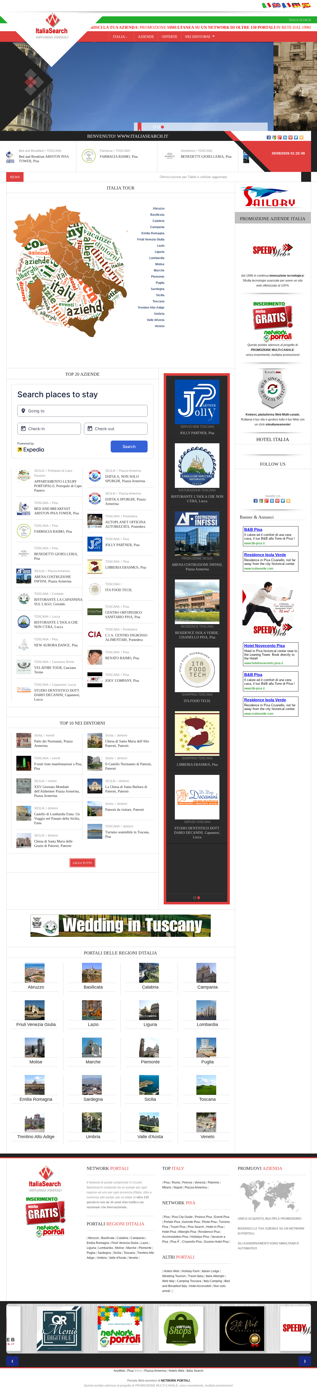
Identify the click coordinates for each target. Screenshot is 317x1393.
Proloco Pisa (203, 1217)
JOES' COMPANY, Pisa (122, 681)
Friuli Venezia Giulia (36, 1024)
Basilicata (93, 987)
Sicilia (150, 1099)
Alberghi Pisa (187, 1232)
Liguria (150, 1024)
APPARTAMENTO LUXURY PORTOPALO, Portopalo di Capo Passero (58, 486)
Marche (93, 1061)
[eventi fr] (286, 5)
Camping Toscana (189, 1281)
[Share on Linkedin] (285, 137)
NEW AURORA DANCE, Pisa (56, 645)
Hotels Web (171, 1271)
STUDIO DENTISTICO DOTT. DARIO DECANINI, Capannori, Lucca (57, 695)
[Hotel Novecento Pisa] (196, 597)
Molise (35, 1061)
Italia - (121, 37)
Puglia (207, 1061)
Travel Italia (196, 1276)
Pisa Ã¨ (175, 1241)
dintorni (53, 808)
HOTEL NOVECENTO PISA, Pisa (197, 628)
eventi (50, 735)
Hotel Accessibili (200, 1286)
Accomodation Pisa (175, 1236)
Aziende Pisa (191, 1222)
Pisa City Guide (182, 1217)
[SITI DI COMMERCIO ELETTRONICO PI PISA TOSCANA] (97, 1328)
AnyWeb (119, 1370)
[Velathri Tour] (196, 729)
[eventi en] (276, 5)
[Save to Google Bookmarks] (274, 137)
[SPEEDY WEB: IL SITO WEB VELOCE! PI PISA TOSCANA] (219, 1328)
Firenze (187, 1182)
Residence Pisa (209, 1232)
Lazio (93, 1024)
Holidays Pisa (199, 1236)
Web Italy (168, 1281)
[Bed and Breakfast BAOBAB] (196, 465)
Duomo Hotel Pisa (216, 1241)
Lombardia (207, 1024)
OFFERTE (169, 37)
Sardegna (93, 1099)
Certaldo (58, 594)
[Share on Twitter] (296, 137)
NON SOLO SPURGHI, (197, 824)
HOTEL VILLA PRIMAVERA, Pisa (196, 565)
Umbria (93, 1136)
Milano (166, 1187)
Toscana (207, 1099)
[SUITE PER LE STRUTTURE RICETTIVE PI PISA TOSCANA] (280, 1328)
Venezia (200, 1182)
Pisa (55, 503)
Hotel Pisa (169, 1232)
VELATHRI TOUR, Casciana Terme (196, 760)
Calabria (150, 987)
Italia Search (300, 20)
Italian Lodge (210, 1271)
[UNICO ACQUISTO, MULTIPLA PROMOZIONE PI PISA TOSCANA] (36, 1328)
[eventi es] (306, 5)
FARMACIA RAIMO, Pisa (49, 156)
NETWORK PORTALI (175, 1380)
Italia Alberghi (215, 1276)
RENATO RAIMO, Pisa (122, 658)
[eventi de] (296, 5)
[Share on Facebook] (269, 137)
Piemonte (150, 1061)
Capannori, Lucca (64, 684)
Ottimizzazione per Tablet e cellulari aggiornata (145, 177)
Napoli (178, 1187)
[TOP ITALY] (196, 407)
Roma (176, 1182)
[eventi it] (266, 5)
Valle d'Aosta (150, 1136)
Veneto (207, 1136)
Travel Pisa (177, 1227)
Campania (207, 987)
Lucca (56, 616)
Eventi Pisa (221, 1217)
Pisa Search (196, 1227)
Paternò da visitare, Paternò (124, 810)
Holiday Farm (191, 1271)
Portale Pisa (172, 1222)
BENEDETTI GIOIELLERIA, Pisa (136, 156)
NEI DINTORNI (197, 37)
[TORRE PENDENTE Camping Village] (196, 660)
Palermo (213, 1182)
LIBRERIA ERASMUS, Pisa (125, 567)
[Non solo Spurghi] (196, 792)
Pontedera (130, 516)
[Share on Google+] (280, 137)
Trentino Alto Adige (35, 1136)
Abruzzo (36, 987)
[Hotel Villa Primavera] (196, 533)
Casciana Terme (63, 662)
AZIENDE (146, 37)
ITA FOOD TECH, (118, 590)
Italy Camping (213, 1281)
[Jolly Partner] (196, 856)
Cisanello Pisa (192, 1241)
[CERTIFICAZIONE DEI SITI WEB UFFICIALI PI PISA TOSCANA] (158, 1328)
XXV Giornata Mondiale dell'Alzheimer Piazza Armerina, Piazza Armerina (57, 791)
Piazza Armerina (59, 571)
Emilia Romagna (36, 1099)
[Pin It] (290, 137)
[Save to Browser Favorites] (301, 137)
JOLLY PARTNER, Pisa (122, 545)
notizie (52, 781)
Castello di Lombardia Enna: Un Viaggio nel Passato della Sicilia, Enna (57, 818)
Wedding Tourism (174, 1276)
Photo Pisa (209, 1222)
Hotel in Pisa (214, 1227)
